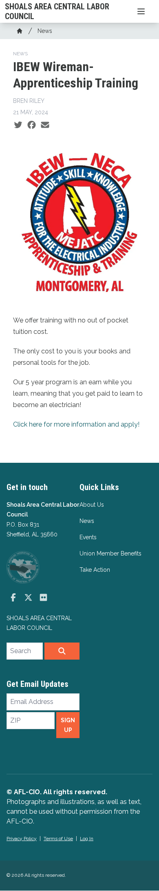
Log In (86, 838)
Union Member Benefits (110, 553)
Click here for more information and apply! (76, 424)
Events (88, 537)
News (45, 31)
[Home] (19, 31)
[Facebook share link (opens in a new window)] (31, 125)
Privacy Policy (22, 838)
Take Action (95, 569)
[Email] (45, 125)
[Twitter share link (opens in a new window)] (18, 125)
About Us (92, 504)
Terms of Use (58, 838)
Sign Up (68, 725)
